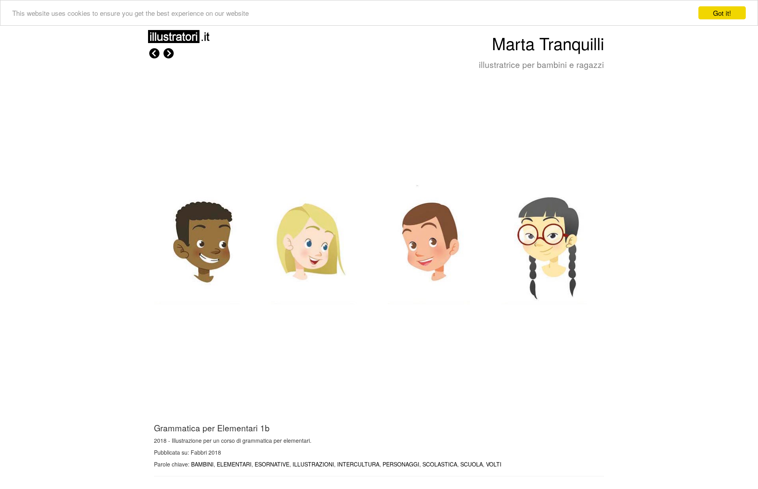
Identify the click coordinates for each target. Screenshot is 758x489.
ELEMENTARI (234, 464)
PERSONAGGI (401, 464)
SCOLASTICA (439, 464)
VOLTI (493, 464)
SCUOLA (471, 464)
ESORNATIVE (272, 464)
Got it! (722, 13)
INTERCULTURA (358, 464)
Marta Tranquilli (548, 43)
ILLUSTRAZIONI (313, 464)
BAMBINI (202, 464)
